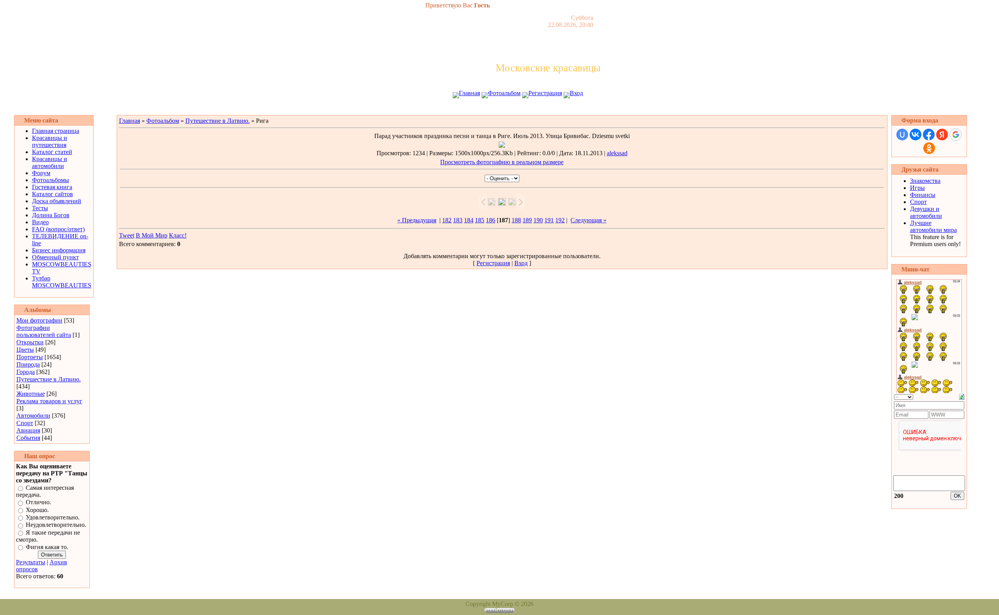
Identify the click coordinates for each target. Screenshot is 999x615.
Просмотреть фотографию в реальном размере (501, 162)
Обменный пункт (55, 257)
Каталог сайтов (52, 194)
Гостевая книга (52, 187)
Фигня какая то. (47, 547)
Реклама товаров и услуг (49, 401)
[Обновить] (961, 396)
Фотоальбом (504, 93)
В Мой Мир (151, 235)
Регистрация (545, 93)
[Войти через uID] (902, 134)
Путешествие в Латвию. (48, 379)
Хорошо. (37, 510)
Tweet (126, 235)
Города (25, 372)
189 (527, 220)
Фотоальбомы (50, 180)
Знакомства (925, 180)
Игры (917, 187)
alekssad (617, 153)
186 (490, 220)
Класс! (178, 235)
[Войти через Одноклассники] (929, 148)
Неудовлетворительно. (56, 525)
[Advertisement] (499, 108)
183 (457, 220)
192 (560, 220)
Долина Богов (50, 215)
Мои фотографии (39, 320)
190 (538, 220)
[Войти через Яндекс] (942, 134)
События (28, 437)
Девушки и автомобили (926, 212)
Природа (28, 364)
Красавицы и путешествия (49, 141)
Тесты (40, 208)
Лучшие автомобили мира (933, 226)
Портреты (29, 357)
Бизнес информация (58, 250)
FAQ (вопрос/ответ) (58, 229)
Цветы (25, 349)
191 (549, 220)
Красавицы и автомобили (49, 162)
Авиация (28, 430)
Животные (30, 393)
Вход (576, 93)
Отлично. (38, 502)
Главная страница (55, 131)
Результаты (30, 562)
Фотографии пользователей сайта (43, 331)
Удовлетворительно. (53, 517)
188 (516, 220)
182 (447, 220)
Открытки (30, 342)
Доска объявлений (56, 201)
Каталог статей (52, 152)
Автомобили (33, 415)
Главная (469, 93)
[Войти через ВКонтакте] (915, 134)
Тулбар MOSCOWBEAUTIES (61, 282)
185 (479, 220)
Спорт (24, 423)
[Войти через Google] (955, 134)
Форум (41, 173)
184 (468, 220)
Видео (40, 222)
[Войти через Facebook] (929, 134)
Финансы (922, 194)
